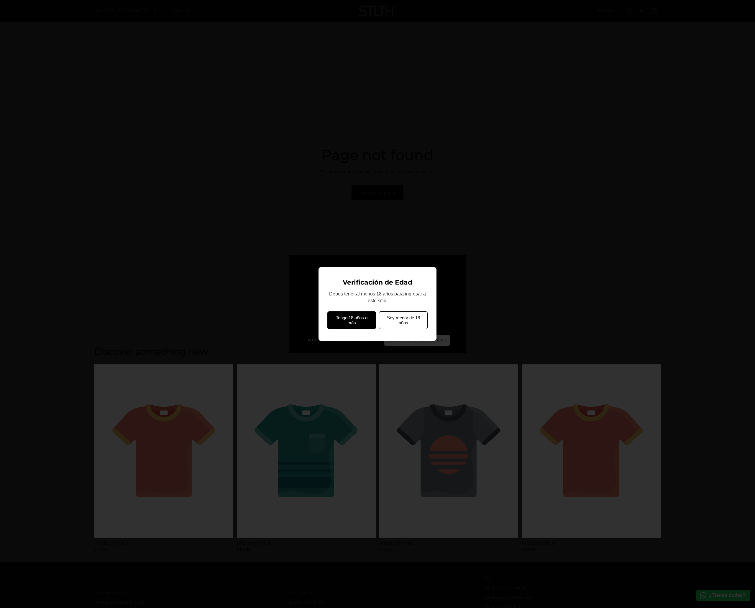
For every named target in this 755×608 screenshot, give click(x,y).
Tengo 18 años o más (351, 320)
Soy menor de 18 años (403, 320)
